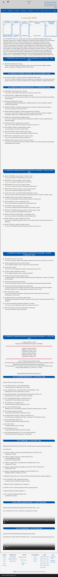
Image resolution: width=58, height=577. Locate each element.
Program (35, 558)
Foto (4, 563)
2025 (41, 556)
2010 (47, 563)
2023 (41, 561)
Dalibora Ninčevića (12, 558)
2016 (44, 563)
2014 (44, 567)
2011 (47, 561)
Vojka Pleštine (13, 561)
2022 (41, 563)
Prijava (35, 561)
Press (4, 561)
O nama (4, 556)
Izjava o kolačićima (32, 571)
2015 (44, 565)
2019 (44, 556)
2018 (44, 558)
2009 (47, 565)
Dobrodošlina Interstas (52, 561)
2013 (47, 556)
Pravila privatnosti (21, 571)
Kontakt (4, 565)
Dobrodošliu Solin (52, 557)
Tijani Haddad (13, 556)
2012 (47, 558)
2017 (44, 561)
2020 (41, 567)
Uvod (4, 558)
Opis (35, 556)
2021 (41, 565)
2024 (41, 558)
